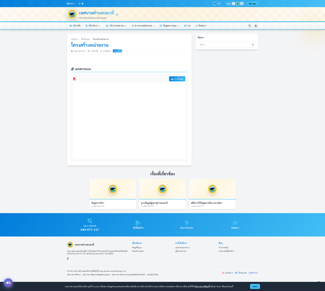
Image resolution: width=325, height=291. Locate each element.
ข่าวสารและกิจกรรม (143, 25)
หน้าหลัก (76, 25)
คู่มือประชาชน (180, 251)
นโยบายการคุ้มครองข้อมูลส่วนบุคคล (96, 274)
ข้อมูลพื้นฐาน (137, 247)
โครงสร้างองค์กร (138, 251)
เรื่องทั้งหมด (85, 39)
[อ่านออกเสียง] (8, 282)
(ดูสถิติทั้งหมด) (253, 273)
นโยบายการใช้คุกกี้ (202, 286)
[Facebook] (79, 4)
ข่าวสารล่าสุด (223, 247)
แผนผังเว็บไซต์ (152, 274)
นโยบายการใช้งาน (73, 274)
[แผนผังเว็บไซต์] (255, 25)
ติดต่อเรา (72, 4)
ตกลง (255, 286)
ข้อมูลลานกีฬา (97, 203)
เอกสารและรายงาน (182, 247)
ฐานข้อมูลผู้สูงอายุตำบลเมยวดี (154, 203)
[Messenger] (82, 4)
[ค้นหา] (249, 25)
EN (219, 3)
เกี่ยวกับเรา (94, 25)
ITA (188, 25)
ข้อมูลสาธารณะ (170, 25)
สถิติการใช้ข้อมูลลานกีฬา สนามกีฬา (206, 203)
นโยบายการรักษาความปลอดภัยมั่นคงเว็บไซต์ (128, 274)
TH (214, 3)
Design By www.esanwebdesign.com (112, 271)
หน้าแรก (74, 39)
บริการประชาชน (117, 25)
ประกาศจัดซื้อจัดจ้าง (226, 251)
